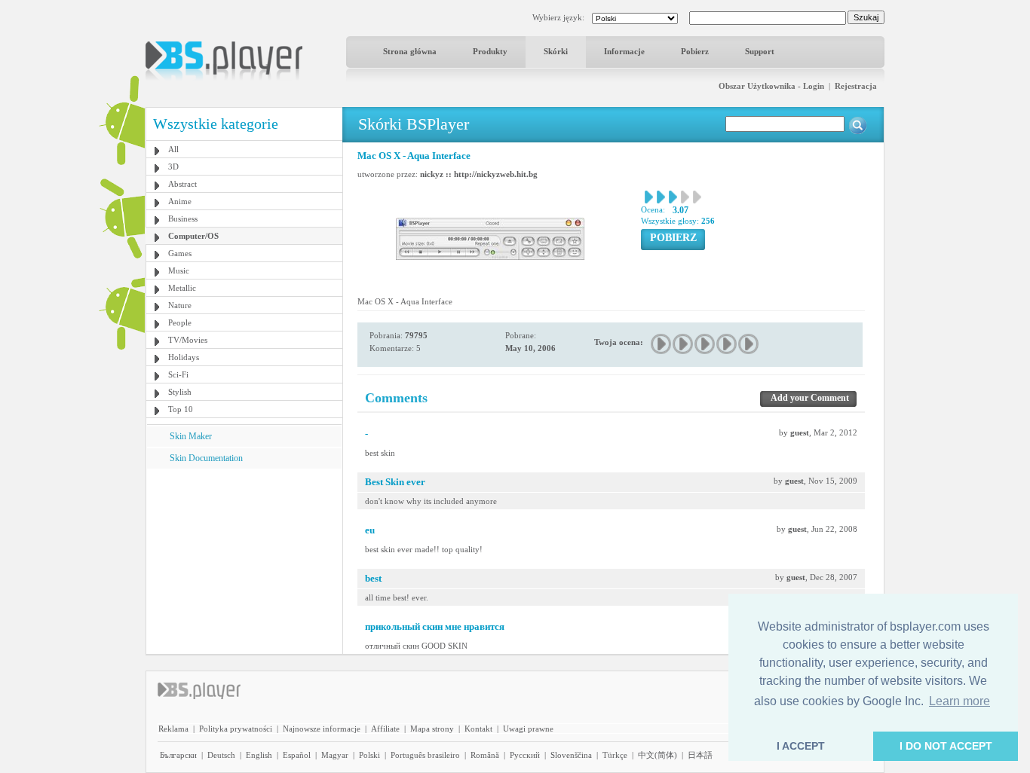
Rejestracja (856, 85)
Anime (180, 201)
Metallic (182, 287)
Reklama (173, 728)
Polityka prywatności (235, 728)
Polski (369, 754)
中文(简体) (657, 754)
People (180, 322)
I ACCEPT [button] (801, 746)
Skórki (556, 51)
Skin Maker (191, 436)
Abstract (182, 183)
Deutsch (221, 754)
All (173, 149)
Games (180, 253)
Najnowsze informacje (321, 728)
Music (178, 270)
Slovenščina (571, 754)
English (259, 754)
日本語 (700, 754)
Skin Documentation (206, 458)
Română (485, 754)
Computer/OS (193, 235)
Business (183, 218)
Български (178, 754)
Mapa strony (432, 728)
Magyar (334, 754)
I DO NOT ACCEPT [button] (946, 746)
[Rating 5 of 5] (749, 344)
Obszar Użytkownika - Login (771, 85)
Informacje (624, 51)
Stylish (180, 391)
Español (297, 754)
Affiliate (385, 728)
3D (173, 166)
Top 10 (180, 409)
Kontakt (478, 728)
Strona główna (410, 51)
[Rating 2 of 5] (683, 344)
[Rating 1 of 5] (662, 344)
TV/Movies (187, 339)
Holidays (183, 357)
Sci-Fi (178, 374)
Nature (180, 305)
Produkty (490, 51)
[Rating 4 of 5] (727, 344)
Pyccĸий (525, 754)
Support (759, 51)
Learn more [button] (959, 701)
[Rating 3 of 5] (705, 344)
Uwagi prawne (528, 728)
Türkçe (614, 754)
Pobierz (695, 51)
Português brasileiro (425, 754)
